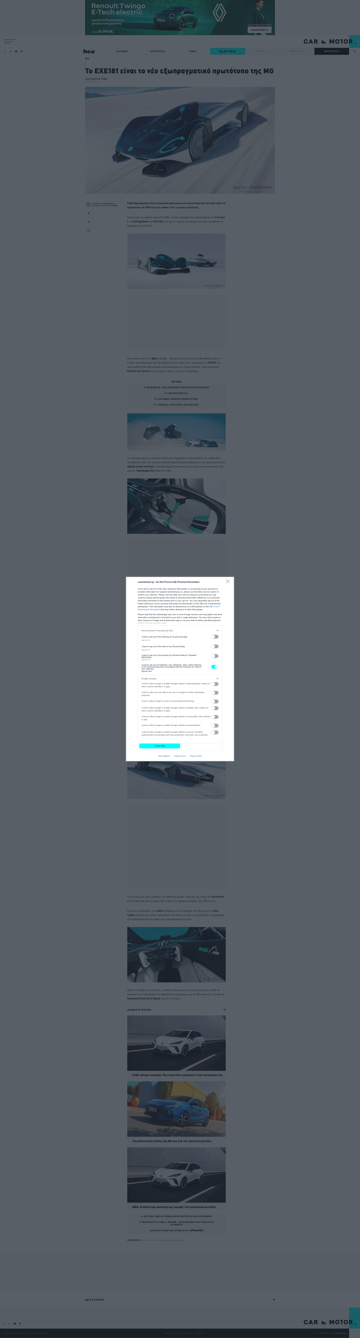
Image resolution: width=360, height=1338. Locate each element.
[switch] (215, 637)
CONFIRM (160, 746)
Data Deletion (164, 756)
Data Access (180, 756)
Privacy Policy (196, 756)
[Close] (228, 582)
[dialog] (180, 669)
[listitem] (180, 630)
